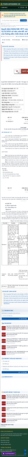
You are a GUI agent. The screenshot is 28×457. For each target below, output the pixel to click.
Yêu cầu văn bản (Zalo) (6, 444)
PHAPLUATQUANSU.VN (11, 4)
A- (21, 7)
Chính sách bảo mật (5, 442)
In (3, 42)
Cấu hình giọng (17, 39)
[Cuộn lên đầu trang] (25, 450)
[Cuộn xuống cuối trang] (25, 453)
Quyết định (21, 36)
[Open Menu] (26, 7)
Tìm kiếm (24, 20)
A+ (23, 7)
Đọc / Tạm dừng (7, 39)
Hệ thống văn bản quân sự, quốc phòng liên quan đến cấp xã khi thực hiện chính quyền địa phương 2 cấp (15, 15)
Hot (18, 36)
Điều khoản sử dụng (5, 440)
